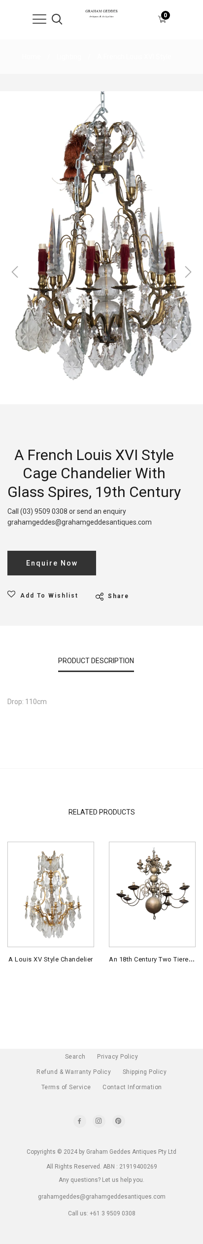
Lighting (69, 57)
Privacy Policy (117, 1056)
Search (75, 1056)
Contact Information (132, 1087)
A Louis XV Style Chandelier (50, 959)
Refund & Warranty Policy (73, 1071)
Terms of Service (66, 1087)
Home (31, 57)
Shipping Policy (145, 1071)
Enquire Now (52, 563)
